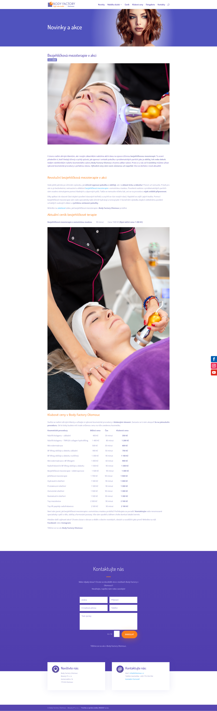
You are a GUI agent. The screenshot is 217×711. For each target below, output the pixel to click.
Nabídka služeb (113, 5)
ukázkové (62, 208)
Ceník (127, 5)
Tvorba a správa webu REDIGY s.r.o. (95, 708)
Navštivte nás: (70, 668)
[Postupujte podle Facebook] (214, 359)
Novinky (101, 5)
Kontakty (161, 5)
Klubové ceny (137, 5)
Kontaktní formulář (132, 679)
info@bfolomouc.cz (137, 673)
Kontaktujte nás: (135, 668)
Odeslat (129, 634)
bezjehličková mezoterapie (96, 188)
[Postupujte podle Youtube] (214, 372)
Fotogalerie (150, 5)
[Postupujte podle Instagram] (214, 366)
